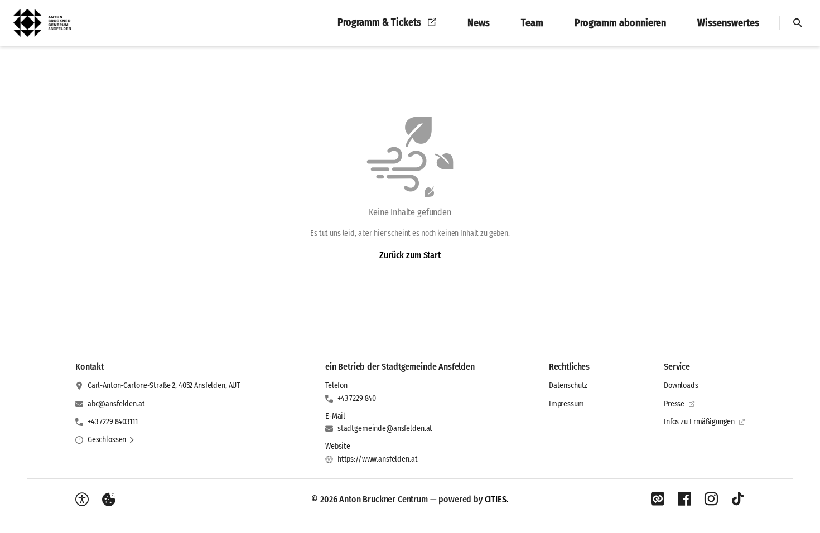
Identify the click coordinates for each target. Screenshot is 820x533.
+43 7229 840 (356, 398)
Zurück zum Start (409, 255)
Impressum (566, 404)
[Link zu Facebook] (684, 499)
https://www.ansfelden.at (377, 459)
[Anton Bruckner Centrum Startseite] (45, 23)
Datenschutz (568, 385)
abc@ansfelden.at (116, 404)
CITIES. (497, 499)
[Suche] (798, 23)
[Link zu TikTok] (738, 499)
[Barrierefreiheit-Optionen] (82, 499)
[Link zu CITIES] (657, 499)
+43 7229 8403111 (113, 422)
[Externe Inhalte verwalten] (108, 499)
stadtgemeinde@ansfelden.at (384, 428)
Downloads (681, 385)
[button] (111, 439)
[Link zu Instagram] (711, 499)
